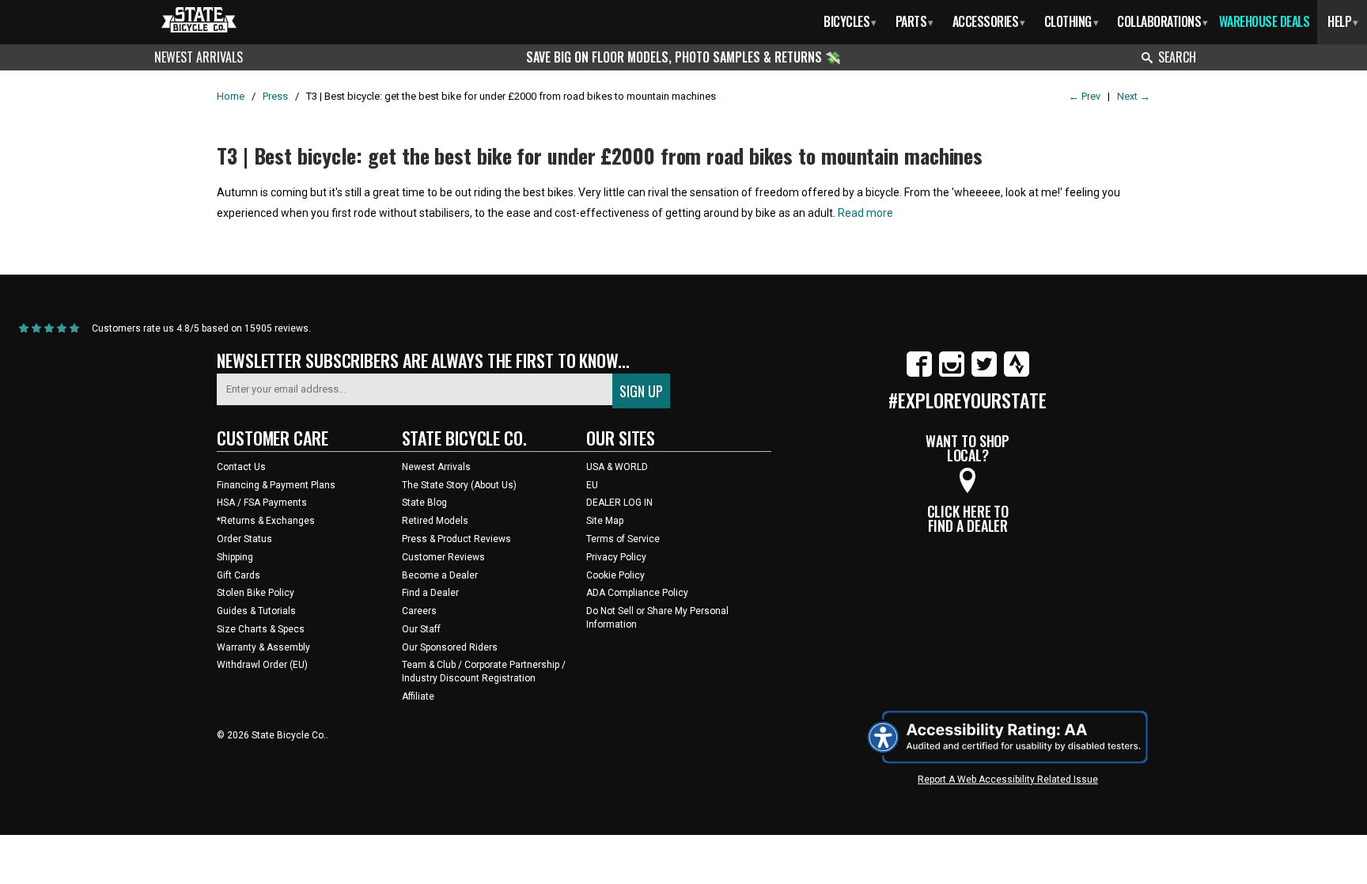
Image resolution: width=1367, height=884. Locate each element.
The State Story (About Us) (459, 485)
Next (1133, 96)
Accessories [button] (988, 21)
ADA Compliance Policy (637, 592)
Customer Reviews (443, 557)
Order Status (244, 538)
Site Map (604, 520)
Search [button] (1177, 56)
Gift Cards (238, 575)
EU (592, 485)
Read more (865, 213)
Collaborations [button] (1162, 21)
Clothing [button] (1071, 21)
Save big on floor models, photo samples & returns (675, 56)
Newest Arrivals (198, 56)
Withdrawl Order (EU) (262, 664)
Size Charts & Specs (261, 629)
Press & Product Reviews (456, 538)
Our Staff (421, 629)
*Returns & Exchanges (266, 520)
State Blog (424, 502)
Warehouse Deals (1264, 21)
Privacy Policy (616, 557)
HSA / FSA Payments (262, 502)
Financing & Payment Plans (276, 485)
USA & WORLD (617, 466)
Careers (419, 611)
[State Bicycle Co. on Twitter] (984, 373)
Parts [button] (914, 21)
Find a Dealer (430, 592)
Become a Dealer (440, 575)
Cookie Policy (615, 575)
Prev (1084, 96)
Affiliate (418, 696)
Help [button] (1342, 21)
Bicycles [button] (850, 21)
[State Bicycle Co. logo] (199, 19)
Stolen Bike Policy (255, 592)
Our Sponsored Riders (450, 647)
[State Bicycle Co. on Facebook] (919, 373)
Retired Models (435, 520)
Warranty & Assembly (263, 647)
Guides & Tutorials (256, 611)
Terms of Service (623, 538)
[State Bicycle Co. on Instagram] (951, 373)
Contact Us (241, 466)
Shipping (235, 557)
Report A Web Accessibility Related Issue (1008, 779)
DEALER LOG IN (619, 502)
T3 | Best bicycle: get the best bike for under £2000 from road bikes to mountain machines (600, 155)
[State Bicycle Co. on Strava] (1016, 373)
